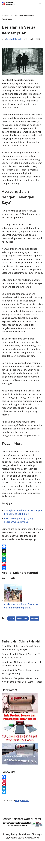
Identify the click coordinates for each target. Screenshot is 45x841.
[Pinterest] (22, 564)
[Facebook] (22, 547)
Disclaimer (24, 834)
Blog (10, 15)
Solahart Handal (13, 39)
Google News (22, 800)
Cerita (11, 618)
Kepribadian (22, 618)
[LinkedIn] (22, 559)
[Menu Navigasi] (40, 3)
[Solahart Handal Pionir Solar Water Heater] (9, 3)
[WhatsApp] (22, 555)
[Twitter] (22, 792)
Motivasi (34, 618)
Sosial (16, 15)
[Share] (22, 568)
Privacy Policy (10, 834)
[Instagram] (22, 781)
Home (4, 15)
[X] (22, 551)
